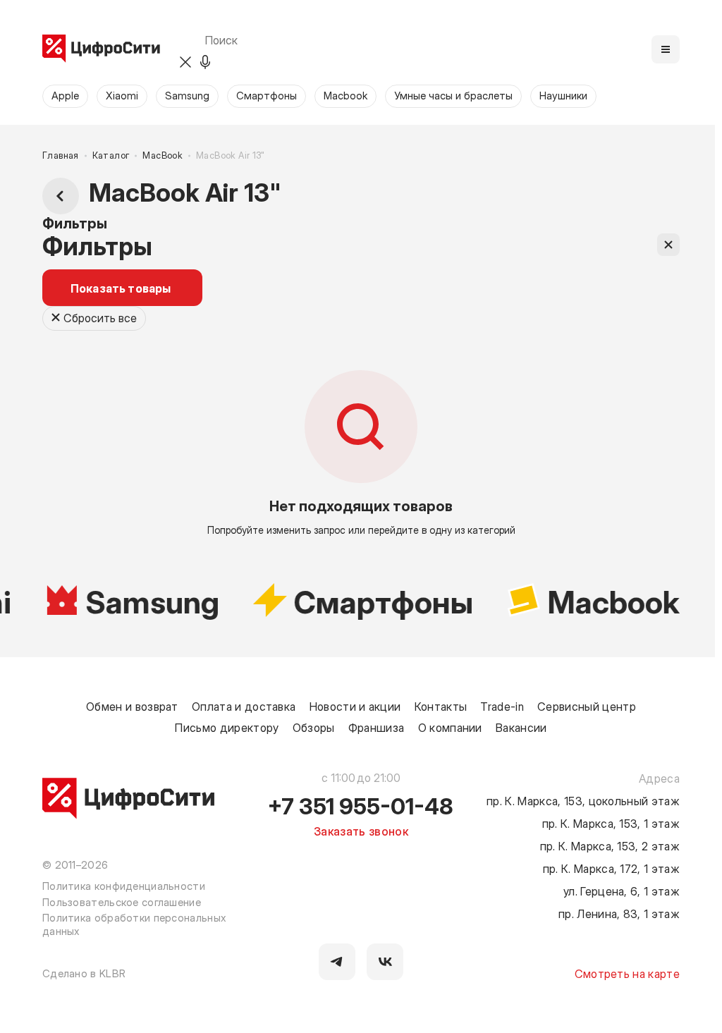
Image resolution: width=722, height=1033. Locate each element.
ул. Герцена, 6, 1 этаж (621, 891)
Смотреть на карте (627, 973)
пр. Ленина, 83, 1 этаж (619, 913)
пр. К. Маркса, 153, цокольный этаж (583, 800)
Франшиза (376, 727)
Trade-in (502, 705)
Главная (60, 155)
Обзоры (314, 727)
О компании (450, 727)
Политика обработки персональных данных (134, 924)
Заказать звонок (361, 831)
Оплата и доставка (243, 705)
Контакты (441, 705)
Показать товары (121, 287)
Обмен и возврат (132, 705)
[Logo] (101, 49)
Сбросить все (100, 317)
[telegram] (337, 961)
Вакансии (521, 727)
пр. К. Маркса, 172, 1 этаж (611, 868)
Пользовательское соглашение (121, 902)
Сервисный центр (586, 705)
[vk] (385, 961)
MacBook (162, 155)
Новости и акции (355, 705)
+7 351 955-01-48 (360, 805)
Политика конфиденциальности (123, 885)
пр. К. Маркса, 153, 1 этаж (611, 823)
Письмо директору (227, 727)
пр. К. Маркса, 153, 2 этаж (610, 845)
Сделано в (84, 973)
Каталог (111, 155)
